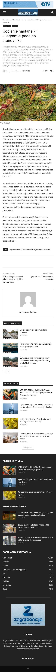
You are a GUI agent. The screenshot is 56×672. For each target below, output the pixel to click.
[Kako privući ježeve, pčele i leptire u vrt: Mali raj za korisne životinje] (10, 423)
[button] (4, 12)
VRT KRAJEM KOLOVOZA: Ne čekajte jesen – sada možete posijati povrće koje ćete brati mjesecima (36, 392)
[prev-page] (4, 371)
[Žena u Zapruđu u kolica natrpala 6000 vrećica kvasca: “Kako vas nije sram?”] (9, 528)
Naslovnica (7, 20)
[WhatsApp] (31, 77)
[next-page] (8, 371)
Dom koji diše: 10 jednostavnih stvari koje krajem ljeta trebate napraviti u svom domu (36, 436)
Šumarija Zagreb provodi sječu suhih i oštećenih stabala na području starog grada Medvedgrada (35, 360)
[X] (19, 77)
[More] (37, 77)
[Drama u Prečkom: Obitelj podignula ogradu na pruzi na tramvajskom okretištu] (9, 515)
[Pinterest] (25, 77)
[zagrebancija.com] (4, 71)
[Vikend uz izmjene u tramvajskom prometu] (10, 334)
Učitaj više (27, 447)
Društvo (15, 26)
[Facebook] (13, 77)
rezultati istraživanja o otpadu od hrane (36, 250)
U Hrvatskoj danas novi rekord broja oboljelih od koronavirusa (13, 279)
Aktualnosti (16, 20)
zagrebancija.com (14, 71)
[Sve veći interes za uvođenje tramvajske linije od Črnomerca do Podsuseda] (9, 540)
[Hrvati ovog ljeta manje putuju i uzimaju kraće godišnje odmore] (10, 348)
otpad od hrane (15, 250)
